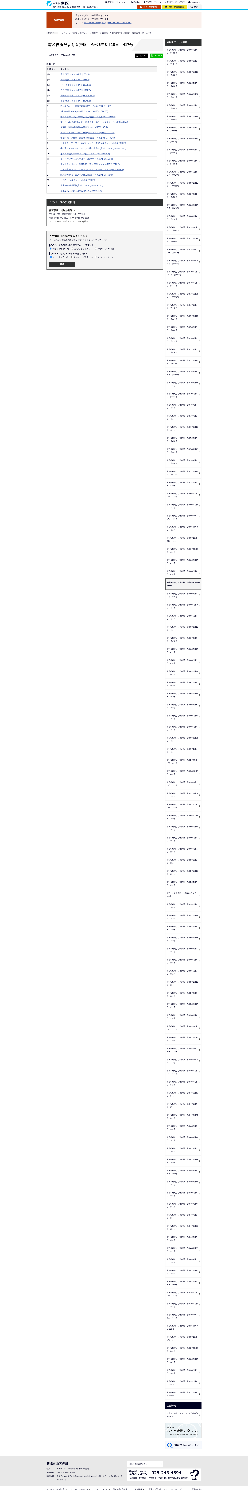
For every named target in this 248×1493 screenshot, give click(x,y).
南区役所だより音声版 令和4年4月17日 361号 (182, 1205)
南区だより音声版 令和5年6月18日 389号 (182, 894)
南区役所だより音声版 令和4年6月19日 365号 (182, 1161)
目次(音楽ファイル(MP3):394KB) (75, 101)
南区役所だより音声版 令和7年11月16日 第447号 (182, 251)
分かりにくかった (106, 249)
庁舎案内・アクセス (153, 2)
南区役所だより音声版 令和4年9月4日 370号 (182, 1105)
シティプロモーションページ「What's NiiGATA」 (182, 1414)
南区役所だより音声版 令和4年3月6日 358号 (182, 1238)
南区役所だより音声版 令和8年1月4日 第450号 (182, 217)
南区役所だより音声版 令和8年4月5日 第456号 (182, 151)
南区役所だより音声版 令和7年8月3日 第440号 (182, 328)
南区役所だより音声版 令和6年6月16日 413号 (182, 628)
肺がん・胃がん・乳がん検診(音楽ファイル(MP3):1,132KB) (87, 132)
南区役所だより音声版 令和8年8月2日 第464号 (182, 62)
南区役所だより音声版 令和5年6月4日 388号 (182, 906)
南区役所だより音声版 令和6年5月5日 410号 (182, 661)
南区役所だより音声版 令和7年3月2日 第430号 (182, 439)
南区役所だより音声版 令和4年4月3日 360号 (182, 1216)
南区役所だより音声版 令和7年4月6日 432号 (182, 417)
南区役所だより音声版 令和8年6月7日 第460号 (182, 107)
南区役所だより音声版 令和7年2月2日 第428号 (182, 462)
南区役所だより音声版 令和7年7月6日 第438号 (182, 351)
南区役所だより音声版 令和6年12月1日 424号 (182, 506)
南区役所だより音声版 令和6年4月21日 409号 (182, 673)
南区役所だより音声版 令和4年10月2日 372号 (182, 1083)
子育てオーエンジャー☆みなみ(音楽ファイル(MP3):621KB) (87, 117)
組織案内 (136, 2)
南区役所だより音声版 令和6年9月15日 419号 (182, 561)
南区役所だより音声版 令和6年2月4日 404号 (182, 728)
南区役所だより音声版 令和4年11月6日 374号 (182, 1061)
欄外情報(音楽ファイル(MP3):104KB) (77, 95)
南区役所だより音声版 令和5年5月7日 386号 (182, 928)
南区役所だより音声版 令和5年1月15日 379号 (182, 1005)
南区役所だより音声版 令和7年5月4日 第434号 (182, 395)
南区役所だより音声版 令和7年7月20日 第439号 (182, 339)
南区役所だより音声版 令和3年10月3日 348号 (182, 1349)
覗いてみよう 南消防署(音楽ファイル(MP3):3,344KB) (85, 106)
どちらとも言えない (83, 249)
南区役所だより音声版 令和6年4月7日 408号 (182, 684)
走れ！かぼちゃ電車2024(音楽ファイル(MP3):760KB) (85, 154)
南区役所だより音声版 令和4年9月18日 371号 (182, 1094)
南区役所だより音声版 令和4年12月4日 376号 (182, 1039)
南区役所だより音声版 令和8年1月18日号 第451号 (182, 206)
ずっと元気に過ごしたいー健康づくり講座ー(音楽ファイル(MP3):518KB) (94, 122)
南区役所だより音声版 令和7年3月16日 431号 (182, 428)
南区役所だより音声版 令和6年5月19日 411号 (182, 650)
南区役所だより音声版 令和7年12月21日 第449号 (182, 229)
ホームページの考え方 (56, 1489)
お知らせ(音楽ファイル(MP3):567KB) (77, 180)
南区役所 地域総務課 (60, 210)
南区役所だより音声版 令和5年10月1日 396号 (182, 817)
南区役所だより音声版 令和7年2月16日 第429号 (182, 450)
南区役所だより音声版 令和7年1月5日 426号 (182, 484)
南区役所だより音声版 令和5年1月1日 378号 (182, 1016)
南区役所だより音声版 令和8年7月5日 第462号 (182, 84)
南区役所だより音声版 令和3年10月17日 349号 (182, 1338)
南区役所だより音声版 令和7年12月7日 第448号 (182, 240)
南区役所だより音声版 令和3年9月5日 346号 (182, 1371)
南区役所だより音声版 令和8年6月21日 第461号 (182, 95)
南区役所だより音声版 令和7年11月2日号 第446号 (182, 262)
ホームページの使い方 (79, 1489)
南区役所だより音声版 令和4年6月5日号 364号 (182, 1172)
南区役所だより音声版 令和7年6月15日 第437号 (182, 362)
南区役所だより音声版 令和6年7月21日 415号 (182, 606)
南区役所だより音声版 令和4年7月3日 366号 (182, 1150)
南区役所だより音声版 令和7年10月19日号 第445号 (182, 273)
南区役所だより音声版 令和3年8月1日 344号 (182, 1394)
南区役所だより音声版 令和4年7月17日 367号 (182, 1138)
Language (194, 2)
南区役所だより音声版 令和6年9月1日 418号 (182, 572)
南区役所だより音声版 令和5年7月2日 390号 (182, 883)
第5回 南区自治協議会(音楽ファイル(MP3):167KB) (84, 127)
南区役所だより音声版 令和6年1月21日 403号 (182, 739)
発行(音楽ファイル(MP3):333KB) (75, 85)
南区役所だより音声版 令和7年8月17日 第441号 (182, 317)
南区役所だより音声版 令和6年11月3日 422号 (182, 528)
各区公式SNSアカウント (139, 1464)
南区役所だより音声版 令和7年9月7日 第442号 (182, 306)
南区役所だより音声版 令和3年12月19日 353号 (182, 1294)
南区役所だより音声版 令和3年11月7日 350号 (182, 1327)
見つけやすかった (60, 257)
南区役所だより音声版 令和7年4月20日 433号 (182, 406)
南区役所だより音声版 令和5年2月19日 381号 (182, 983)
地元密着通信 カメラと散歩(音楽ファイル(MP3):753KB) (86, 175)
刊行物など (84, 33)
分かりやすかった (60, 249)
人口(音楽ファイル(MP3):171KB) (75, 90)
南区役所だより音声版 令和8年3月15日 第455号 (182, 162)
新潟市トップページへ (116, 2)
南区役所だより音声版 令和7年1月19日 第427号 (182, 473)
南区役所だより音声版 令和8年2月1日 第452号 (182, 195)
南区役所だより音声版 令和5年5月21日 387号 (182, 917)
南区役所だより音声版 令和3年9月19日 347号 (182, 1360)
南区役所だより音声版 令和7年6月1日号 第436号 (182, 373)
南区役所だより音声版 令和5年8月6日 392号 (182, 861)
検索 (196, 7)
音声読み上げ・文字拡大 (176, 2)
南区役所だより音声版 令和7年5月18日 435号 (182, 384)
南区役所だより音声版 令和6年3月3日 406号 (182, 706)
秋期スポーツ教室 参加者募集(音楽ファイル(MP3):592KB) (87, 138)
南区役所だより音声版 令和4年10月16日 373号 (182, 1072)
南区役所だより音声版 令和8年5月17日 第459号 (182, 118)
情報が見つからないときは (186, 1445)
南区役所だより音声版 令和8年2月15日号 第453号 (182, 184)
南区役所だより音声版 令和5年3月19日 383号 (182, 961)
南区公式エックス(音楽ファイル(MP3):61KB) (81, 191)
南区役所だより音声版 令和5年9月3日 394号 (182, 839)
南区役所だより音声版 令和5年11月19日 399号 (182, 783)
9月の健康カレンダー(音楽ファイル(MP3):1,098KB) (84, 111)
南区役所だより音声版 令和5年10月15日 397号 (182, 806)
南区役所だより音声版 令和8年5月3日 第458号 (182, 129)
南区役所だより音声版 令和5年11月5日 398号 (182, 795)
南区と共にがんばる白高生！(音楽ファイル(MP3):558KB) (86, 159)
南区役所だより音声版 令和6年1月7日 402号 (182, 750)
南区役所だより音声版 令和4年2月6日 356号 (182, 1261)
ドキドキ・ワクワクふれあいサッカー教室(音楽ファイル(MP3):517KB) (93, 143)
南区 (75, 33)
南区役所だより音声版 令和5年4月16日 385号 (182, 939)
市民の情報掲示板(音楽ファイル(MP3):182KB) (81, 185)
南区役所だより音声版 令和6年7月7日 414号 (182, 617)
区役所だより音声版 (100, 33)
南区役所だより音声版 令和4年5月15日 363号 (182, 1183)
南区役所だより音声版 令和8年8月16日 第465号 (182, 51)
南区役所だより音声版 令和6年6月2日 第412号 (182, 639)
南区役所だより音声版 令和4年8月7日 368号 (182, 1127)
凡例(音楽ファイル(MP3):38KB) (75, 80)
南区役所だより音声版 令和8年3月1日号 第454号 (182, 173)
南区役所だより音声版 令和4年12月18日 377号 (182, 1028)
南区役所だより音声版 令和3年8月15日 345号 (182, 1383)
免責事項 (138, 1489)
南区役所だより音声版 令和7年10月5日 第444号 (182, 284)
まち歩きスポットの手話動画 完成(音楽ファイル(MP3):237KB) (90, 164)
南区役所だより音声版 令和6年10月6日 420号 (182, 550)
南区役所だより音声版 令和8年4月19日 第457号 (182, 140)
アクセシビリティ (100, 1489)
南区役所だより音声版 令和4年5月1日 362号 (182, 1194)
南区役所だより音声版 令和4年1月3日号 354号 (182, 1283)
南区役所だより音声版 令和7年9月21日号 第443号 (182, 295)
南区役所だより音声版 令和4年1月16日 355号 (182, 1272)
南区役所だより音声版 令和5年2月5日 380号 (182, 994)
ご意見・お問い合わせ (156, 1489)
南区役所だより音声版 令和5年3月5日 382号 (182, 972)
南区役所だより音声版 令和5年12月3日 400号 (182, 772)
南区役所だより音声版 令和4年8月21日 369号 (182, 1116)
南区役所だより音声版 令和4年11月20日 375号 (182, 1050)
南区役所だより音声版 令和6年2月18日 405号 (182, 717)
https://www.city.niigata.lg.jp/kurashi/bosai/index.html (107, 23)
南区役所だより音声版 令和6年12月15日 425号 (182, 495)
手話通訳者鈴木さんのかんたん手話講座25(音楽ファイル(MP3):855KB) (93, 148)
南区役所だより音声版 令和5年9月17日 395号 (182, 828)
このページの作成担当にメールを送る (70, 221)
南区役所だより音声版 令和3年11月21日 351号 (182, 1316)
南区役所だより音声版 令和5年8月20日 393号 (182, 850)
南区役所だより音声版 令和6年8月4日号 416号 (182, 595)
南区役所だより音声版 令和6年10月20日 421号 (182, 539)
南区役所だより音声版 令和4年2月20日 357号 (182, 1249)
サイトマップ (176, 1489)
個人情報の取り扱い (121, 1489)
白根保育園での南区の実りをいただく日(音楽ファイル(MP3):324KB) (92, 169)
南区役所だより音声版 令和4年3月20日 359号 (182, 1227)
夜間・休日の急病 (176, 7)
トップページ (64, 33)
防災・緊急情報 (150, 7)
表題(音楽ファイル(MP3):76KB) (75, 74)
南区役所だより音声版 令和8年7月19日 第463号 (182, 73)
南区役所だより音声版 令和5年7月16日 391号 (182, 872)
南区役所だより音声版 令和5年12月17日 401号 (182, 761)
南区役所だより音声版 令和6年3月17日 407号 (182, 695)
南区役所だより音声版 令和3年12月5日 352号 (182, 1305)
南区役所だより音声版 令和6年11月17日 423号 (182, 517)
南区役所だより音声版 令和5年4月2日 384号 (182, 950)
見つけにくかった (106, 257)
